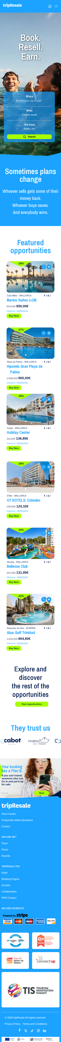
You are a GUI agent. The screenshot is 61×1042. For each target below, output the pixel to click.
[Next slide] (49, 277)
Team (5, 843)
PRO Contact (9, 897)
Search (32, 136)
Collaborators (9, 891)
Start (41, 793)
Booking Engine (10, 879)
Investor (6, 885)
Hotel (5, 872)
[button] (25, 288)
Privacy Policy (12, 1024)
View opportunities (32, 704)
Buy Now (14, 315)
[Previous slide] (12, 277)
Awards (6, 856)
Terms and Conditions (35, 1024)
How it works (9, 814)
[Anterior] (3, 741)
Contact (6, 826)
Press (5, 849)
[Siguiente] (58, 741)
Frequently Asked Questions (17, 820)
